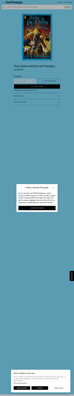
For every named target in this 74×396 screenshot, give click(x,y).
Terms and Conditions (20, 383)
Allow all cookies (22, 388)
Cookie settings (58, 388)
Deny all (39, 388)
